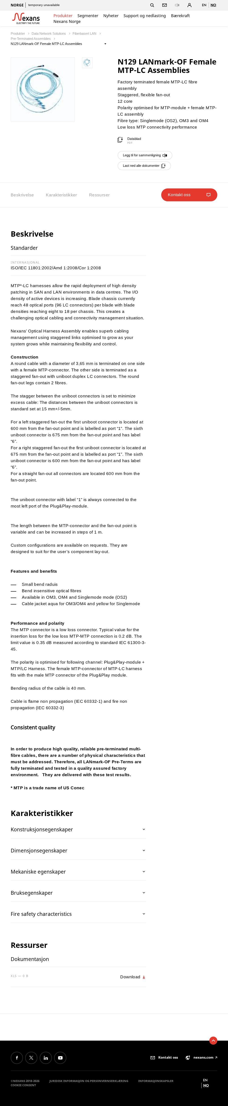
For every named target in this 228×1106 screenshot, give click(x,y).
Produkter (62, 16)
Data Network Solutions (49, 33)
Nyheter (110, 16)
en (204, 5)
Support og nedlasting (145, 16)
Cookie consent (23, 1085)
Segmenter (87, 16)
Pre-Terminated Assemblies (31, 38)
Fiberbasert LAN (85, 33)
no (213, 5)
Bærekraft (180, 16)
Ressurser (99, 195)
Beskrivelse (22, 195)
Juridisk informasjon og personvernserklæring (88, 1081)
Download (131, 977)
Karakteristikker (61, 195)
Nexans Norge (67, 21)
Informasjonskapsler (155, 1081)
